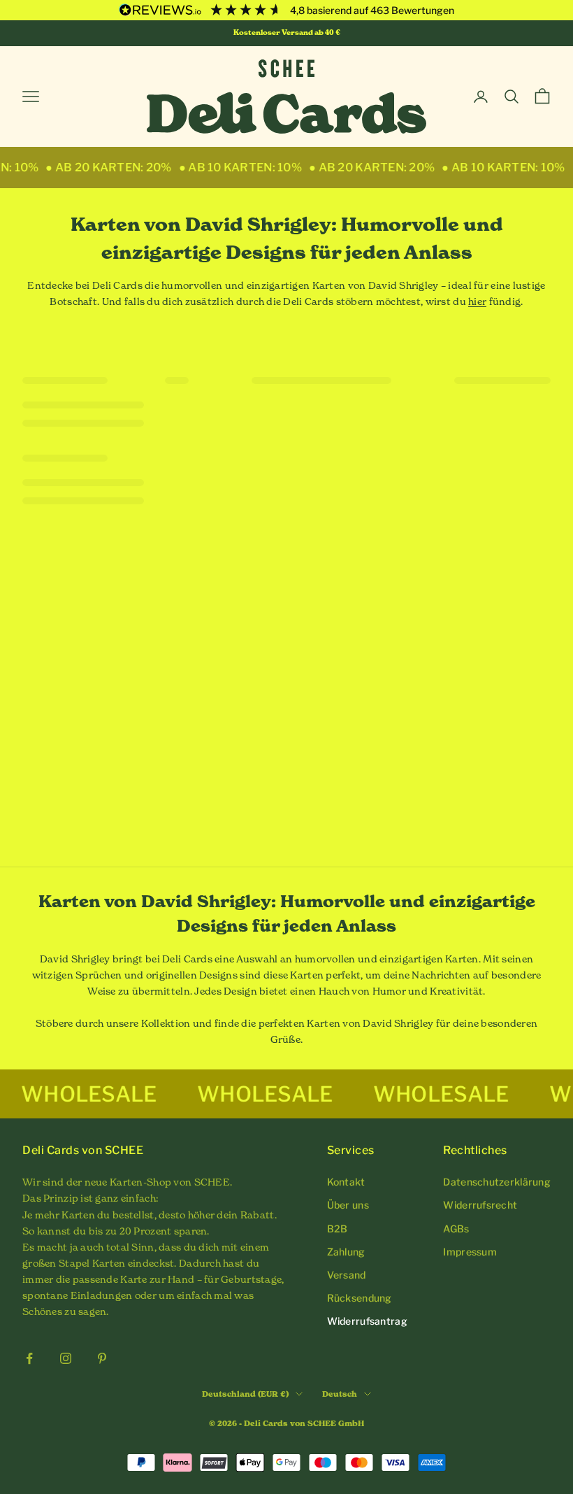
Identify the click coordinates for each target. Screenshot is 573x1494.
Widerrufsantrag (367, 1321)
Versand (346, 1275)
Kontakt (346, 1182)
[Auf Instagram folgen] (66, 1358)
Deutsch (339, 1394)
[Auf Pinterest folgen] (102, 1358)
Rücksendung (359, 1298)
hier (477, 301)
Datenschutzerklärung (497, 1182)
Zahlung (346, 1252)
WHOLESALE (235, 1094)
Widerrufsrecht (480, 1205)
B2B (337, 1229)
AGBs (456, 1229)
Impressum (470, 1252)
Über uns (348, 1205)
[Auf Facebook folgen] (29, 1358)
